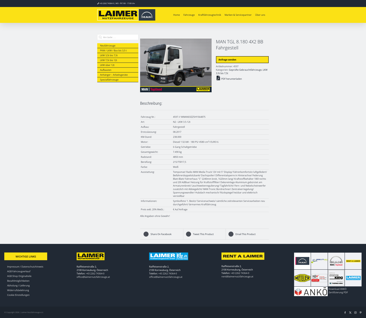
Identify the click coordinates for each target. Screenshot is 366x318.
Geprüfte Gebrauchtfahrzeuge (245, 69)
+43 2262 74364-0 (106, 3)
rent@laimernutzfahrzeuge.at (237, 276)
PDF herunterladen (231, 78)
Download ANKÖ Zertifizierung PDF (338, 290)
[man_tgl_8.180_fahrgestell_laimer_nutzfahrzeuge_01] (176, 65)
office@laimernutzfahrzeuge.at (93, 277)
